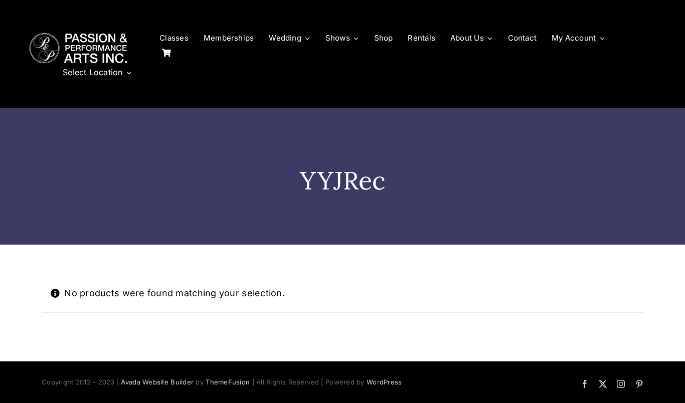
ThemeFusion (228, 382)
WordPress (384, 382)
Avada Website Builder (157, 382)
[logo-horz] (78, 34)
